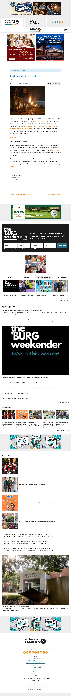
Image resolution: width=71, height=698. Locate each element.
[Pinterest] (30, 652)
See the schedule (40, 164)
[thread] (46, 652)
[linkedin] (44, 652)
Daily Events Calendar (35, 667)
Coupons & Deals (35, 665)
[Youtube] (33, 652)
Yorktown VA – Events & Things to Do (35, 663)
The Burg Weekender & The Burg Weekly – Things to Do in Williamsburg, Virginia (10, 295)
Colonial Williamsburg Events (35, 661)
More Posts (64, 613)
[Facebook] (24, 652)
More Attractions (62, 430)
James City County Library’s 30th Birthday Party (15, 606)
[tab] (9, 277)
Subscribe (62, 245)
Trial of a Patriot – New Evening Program (20, 194)
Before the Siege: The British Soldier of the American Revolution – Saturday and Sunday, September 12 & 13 (28, 548)
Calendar (65, 30)
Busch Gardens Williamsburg (35, 658)
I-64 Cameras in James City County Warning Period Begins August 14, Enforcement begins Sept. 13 (26, 534)
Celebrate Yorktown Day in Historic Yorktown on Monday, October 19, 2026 (8, 423)
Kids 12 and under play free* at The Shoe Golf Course (15, 398)
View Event (13, 137)
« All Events (13, 79)
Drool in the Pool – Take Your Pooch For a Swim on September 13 (43, 295)
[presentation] (11, 286)
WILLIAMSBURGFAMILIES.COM (35, 687)
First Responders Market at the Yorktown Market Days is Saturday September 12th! (62, 423)
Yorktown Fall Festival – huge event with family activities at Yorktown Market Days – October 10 (48, 424)
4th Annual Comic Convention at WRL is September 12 (60, 294)
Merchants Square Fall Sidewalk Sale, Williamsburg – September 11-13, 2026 (34, 423)
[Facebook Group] (41, 652)
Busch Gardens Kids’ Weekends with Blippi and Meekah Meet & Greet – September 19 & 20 (21, 424)
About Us (35, 669)
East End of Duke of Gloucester (18, 172)
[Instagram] (27, 652)
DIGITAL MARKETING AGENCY (36, 689)
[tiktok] (38, 652)
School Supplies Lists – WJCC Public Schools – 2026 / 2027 (16, 393)
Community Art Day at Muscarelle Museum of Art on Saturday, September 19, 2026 (26, 295)
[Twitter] (35, 652)
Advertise (35, 671)
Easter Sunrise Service (54, 194)
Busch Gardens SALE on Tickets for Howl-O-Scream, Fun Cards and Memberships (22, 382)
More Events (63, 300)
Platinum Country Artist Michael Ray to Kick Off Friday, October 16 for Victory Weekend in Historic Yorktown (28, 388)
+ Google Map (15, 179)
